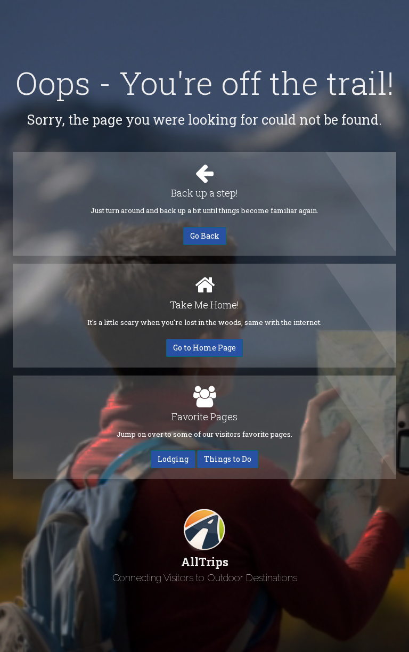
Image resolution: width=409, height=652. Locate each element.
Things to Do (227, 459)
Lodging (173, 459)
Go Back (204, 236)
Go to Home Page (204, 348)
